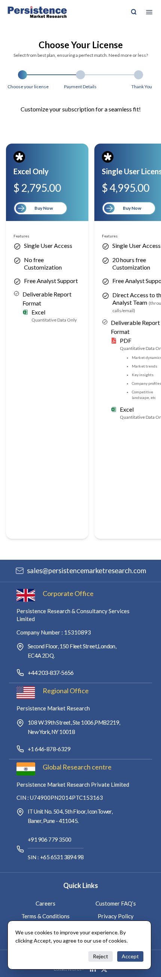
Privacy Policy (116, 916)
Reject (100, 956)
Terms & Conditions (45, 916)
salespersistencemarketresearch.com (86, 570)
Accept (130, 956)
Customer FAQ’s (115, 903)
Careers (45, 903)
